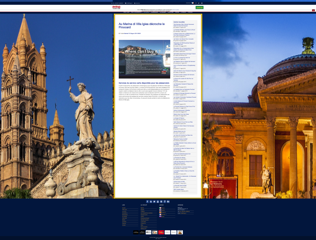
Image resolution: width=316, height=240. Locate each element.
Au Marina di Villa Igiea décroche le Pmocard (185, 93)
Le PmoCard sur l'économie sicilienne (183, 167)
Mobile (177, 12)
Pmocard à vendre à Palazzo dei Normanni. (184, 74)
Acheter (200, 8)
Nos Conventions (136, 12)
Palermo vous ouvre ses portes (181, 114)
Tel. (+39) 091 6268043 (117, 3)
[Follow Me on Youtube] (157, 201)
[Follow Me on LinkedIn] (151, 201)
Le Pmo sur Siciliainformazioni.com (182, 153)
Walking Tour (143, 228)
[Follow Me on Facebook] (147, 201)
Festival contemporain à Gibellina (182, 110)
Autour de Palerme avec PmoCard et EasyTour (185, 70)
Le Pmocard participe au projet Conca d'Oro (184, 106)
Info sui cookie (175, 9)
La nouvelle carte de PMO (180, 185)
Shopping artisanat (145, 218)
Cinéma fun (143, 223)
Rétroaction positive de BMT (180, 139)
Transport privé (144, 214)
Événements (154, 12)
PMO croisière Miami (179, 189)
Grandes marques (144, 219)
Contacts (183, 12)
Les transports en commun (146, 213)
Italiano (163, 208)
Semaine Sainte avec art (179, 131)
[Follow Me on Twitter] (154, 201)
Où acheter (163, 12)
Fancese (188, 3)
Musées (142, 209)
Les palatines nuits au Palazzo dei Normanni (184, 61)
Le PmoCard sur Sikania (179, 157)
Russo (162, 216)
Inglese (163, 210)
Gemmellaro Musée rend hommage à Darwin (185, 53)
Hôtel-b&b (170, 12)
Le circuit (124, 211)
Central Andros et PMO (179, 181)
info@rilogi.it (129, 3)
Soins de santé (144, 226)
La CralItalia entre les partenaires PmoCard (184, 89)
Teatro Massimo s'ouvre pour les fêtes (183, 122)
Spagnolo (163, 212)
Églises (142, 207)
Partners (190, 12)
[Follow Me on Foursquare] (164, 201)
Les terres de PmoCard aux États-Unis (183, 135)
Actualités (146, 12)
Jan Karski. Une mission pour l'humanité (183, 39)
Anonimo (138, 3)
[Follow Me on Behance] (168, 201)
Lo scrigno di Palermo (179, 118)
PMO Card (126, 12)
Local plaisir (143, 221)
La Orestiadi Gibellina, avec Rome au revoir (184, 29)
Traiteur (142, 216)
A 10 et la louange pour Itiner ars (182, 57)
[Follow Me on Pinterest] (161, 201)
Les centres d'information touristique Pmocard (185, 97)
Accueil (123, 207)
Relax (142, 225)
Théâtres (143, 211)
